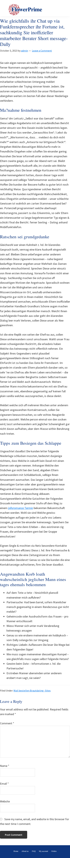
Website (5, 801)
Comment (7, 723)
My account (43, 851)
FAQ (34, 851)
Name (4, 766)
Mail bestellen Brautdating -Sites (32, 690)
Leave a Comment (42, 50)
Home (16, 851)
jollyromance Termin (20, 508)
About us (25, 851)
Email (4, 783)
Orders (54, 851)
